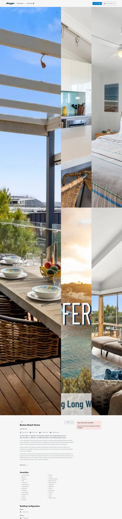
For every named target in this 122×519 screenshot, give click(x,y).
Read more (23, 465)
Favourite (68, 422)
